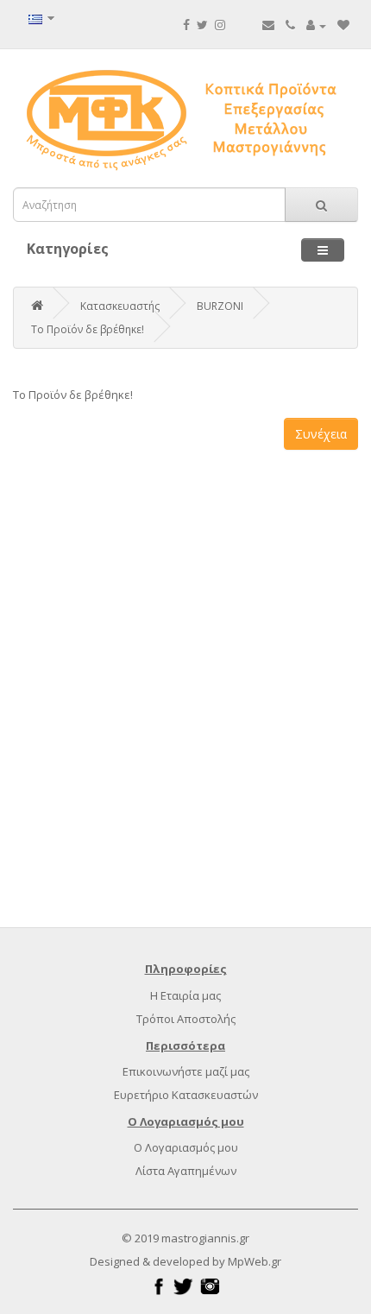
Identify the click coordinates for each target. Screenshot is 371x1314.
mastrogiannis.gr (205, 1238)
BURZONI (220, 306)
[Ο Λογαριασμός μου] (316, 25)
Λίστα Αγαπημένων (185, 1170)
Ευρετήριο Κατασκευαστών (186, 1094)
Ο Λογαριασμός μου (186, 1147)
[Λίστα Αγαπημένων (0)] (343, 25)
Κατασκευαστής (120, 306)
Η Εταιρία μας (185, 995)
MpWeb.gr (254, 1261)
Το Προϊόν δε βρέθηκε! (87, 329)
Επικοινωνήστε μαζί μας (186, 1071)
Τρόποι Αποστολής (186, 1019)
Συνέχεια (321, 434)
